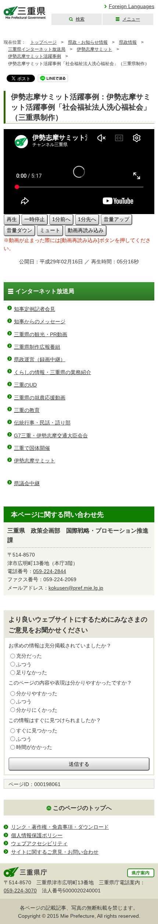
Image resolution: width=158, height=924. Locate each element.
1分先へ (87, 219)
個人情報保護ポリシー (36, 835)
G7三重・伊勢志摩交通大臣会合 (51, 435)
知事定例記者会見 (34, 309)
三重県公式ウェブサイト (25, 12)
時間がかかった (34, 747)
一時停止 (34, 219)
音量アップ (116, 219)
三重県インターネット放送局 (36, 49)
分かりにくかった (36, 710)
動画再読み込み (86, 230)
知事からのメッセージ (39, 321)
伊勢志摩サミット (94, 49)
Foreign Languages (131, 6)
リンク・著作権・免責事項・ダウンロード (60, 827)
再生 (12, 219)
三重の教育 (27, 410)
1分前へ (61, 219)
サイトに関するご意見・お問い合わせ (54, 852)
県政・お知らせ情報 (88, 42)
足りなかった (31, 672)
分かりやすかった (36, 693)
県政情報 (128, 42)
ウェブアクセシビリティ (39, 843)
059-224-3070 (20, 890)
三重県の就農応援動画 (39, 398)
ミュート (50, 230)
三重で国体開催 (32, 448)
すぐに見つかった (36, 730)
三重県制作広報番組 (37, 347)
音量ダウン (19, 230)
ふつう (24, 664)
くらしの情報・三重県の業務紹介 (52, 372)
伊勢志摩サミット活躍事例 (34, 56)
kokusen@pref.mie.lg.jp (76, 588)
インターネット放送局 (44, 291)
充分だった (29, 656)
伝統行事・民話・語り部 (42, 423)
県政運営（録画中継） (39, 359)
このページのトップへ (82, 808)
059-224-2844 (49, 571)
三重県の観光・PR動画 (40, 334)
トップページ (43, 42)
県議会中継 (27, 483)
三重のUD (25, 385)
